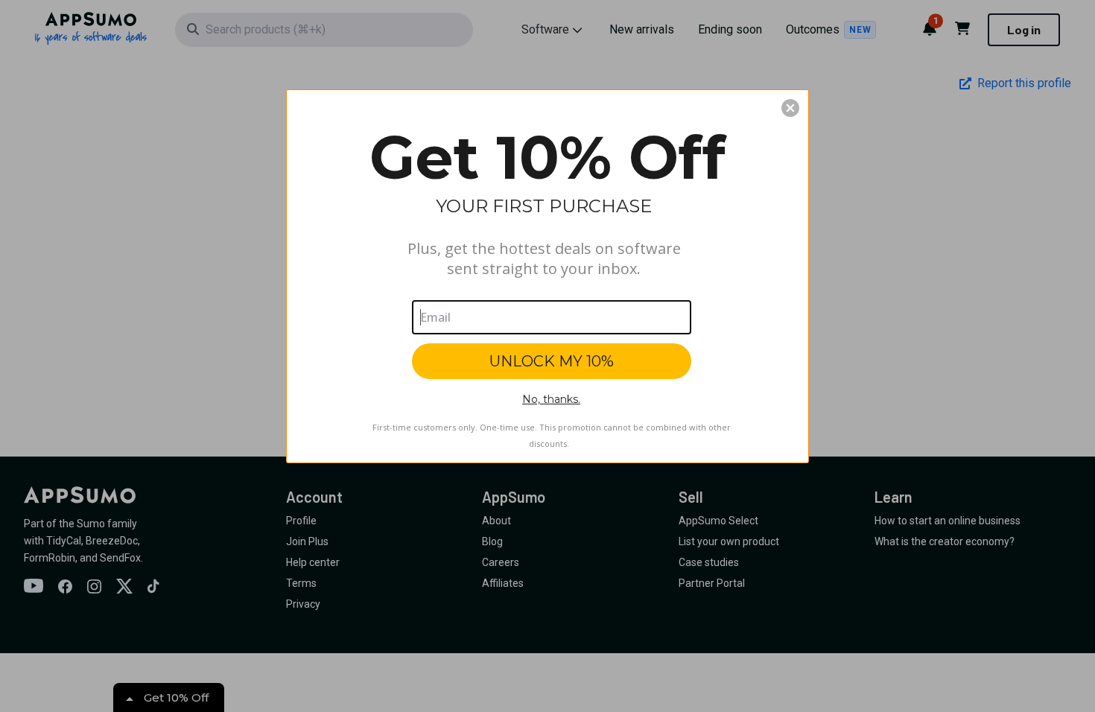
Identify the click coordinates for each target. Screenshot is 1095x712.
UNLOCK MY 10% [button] (551, 361)
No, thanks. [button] (551, 399)
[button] (790, 108)
